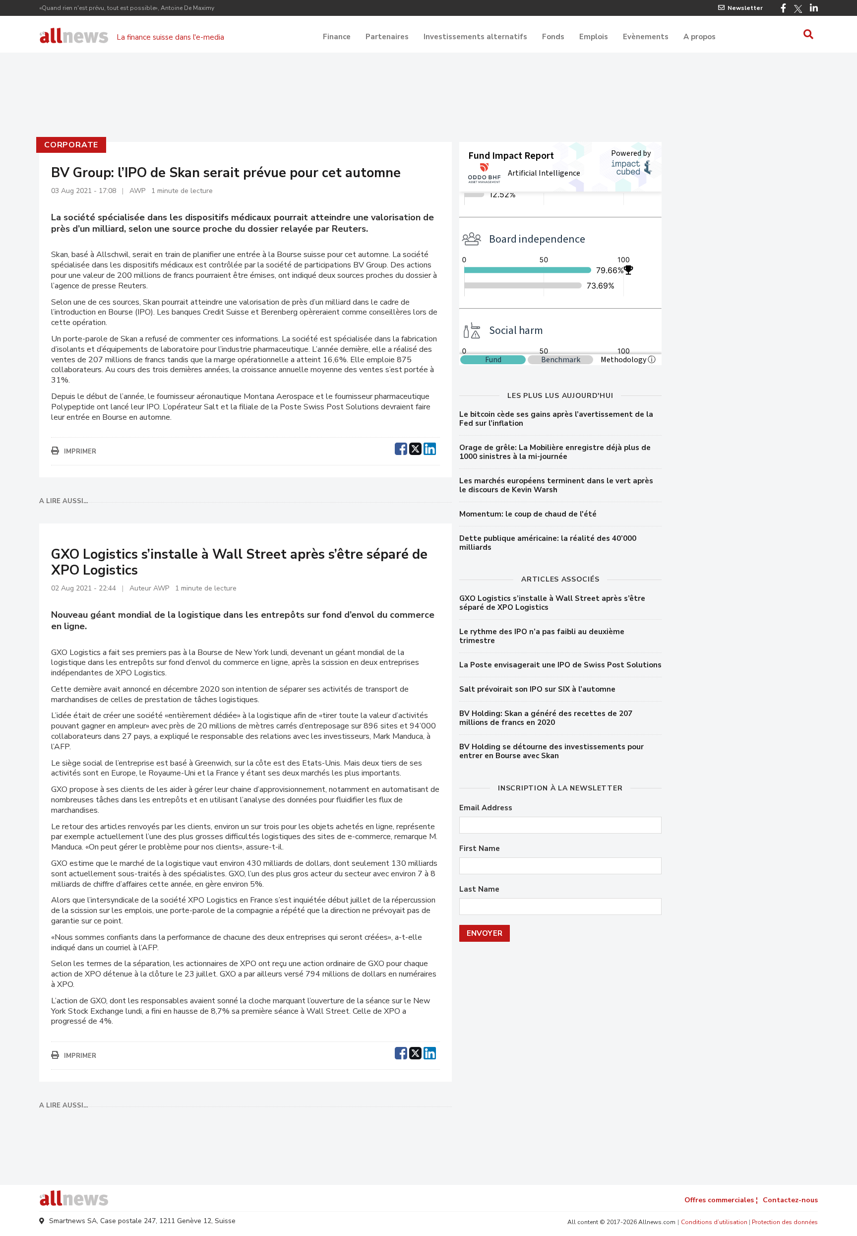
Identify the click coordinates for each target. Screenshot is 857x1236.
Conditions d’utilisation (714, 1222)
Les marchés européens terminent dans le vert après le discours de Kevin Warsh (556, 485)
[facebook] (401, 447)
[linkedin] (430, 447)
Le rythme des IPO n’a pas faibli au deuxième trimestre (541, 636)
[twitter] (415, 447)
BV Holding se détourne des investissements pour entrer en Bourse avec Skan (551, 751)
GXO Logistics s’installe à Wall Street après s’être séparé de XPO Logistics (552, 603)
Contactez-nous (790, 1200)
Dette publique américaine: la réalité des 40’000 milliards (547, 543)
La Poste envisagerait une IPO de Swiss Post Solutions (560, 664)
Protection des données (785, 1222)
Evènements (646, 37)
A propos (699, 37)
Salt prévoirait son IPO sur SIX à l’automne (537, 689)
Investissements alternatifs (475, 37)
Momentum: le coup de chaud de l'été (528, 514)
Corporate (71, 144)
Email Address (485, 808)
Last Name (479, 889)
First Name (479, 848)
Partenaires (387, 37)
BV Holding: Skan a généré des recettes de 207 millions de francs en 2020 (545, 718)
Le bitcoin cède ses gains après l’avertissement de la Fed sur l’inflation (556, 419)
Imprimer (80, 451)
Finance (337, 37)
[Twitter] (798, 9)
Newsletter (745, 8)
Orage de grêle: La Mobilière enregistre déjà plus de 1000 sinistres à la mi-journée (555, 452)
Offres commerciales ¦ (721, 1200)
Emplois (593, 37)
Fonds (553, 37)
